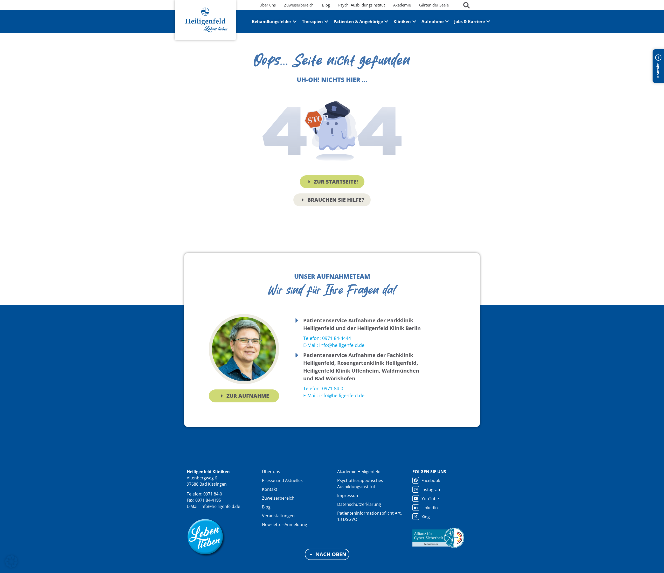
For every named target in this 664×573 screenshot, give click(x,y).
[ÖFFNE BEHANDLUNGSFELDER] (295, 21)
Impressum (348, 495)
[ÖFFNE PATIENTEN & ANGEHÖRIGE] (386, 21)
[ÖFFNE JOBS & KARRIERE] (488, 21)
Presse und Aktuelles (282, 480)
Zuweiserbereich (278, 498)
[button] (11, 561)
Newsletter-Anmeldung (284, 524)
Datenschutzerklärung (359, 504)
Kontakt (269, 489)
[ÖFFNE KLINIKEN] (414, 21)
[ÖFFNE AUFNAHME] (447, 21)
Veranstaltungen (278, 516)
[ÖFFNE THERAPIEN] (326, 21)
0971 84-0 (212, 494)
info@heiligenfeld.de (220, 506)
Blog (266, 507)
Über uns (271, 471)
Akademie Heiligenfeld (359, 471)
